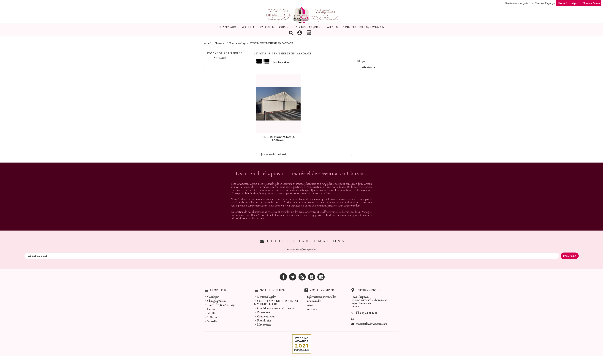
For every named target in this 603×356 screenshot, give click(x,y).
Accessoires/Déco (308, 27)
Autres (332, 27)
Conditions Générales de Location (276, 308)
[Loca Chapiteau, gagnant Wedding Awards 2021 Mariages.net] (301, 343)
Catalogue (213, 297)
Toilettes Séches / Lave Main (363, 27)
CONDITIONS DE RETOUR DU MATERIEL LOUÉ (276, 302)
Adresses (312, 309)
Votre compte (322, 290)
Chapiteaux (227, 27)
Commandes (314, 301)
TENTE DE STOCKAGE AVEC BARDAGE (278, 138)
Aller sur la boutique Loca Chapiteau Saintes (578, 3)
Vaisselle (267, 27)
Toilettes (212, 317)
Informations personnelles (321, 297)
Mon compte (264, 324)
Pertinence (369, 67)
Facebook (283, 276)
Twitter (292, 276)
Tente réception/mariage (221, 305)
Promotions (263, 312)
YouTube (311, 276)
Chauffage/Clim (216, 301)
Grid (259, 61)
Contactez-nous (266, 316)
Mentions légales (266, 297)
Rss (302, 276)
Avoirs (310, 305)
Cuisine (284, 27)
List (267, 62)
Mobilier (248, 27)
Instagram (321, 276)
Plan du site (264, 320)
